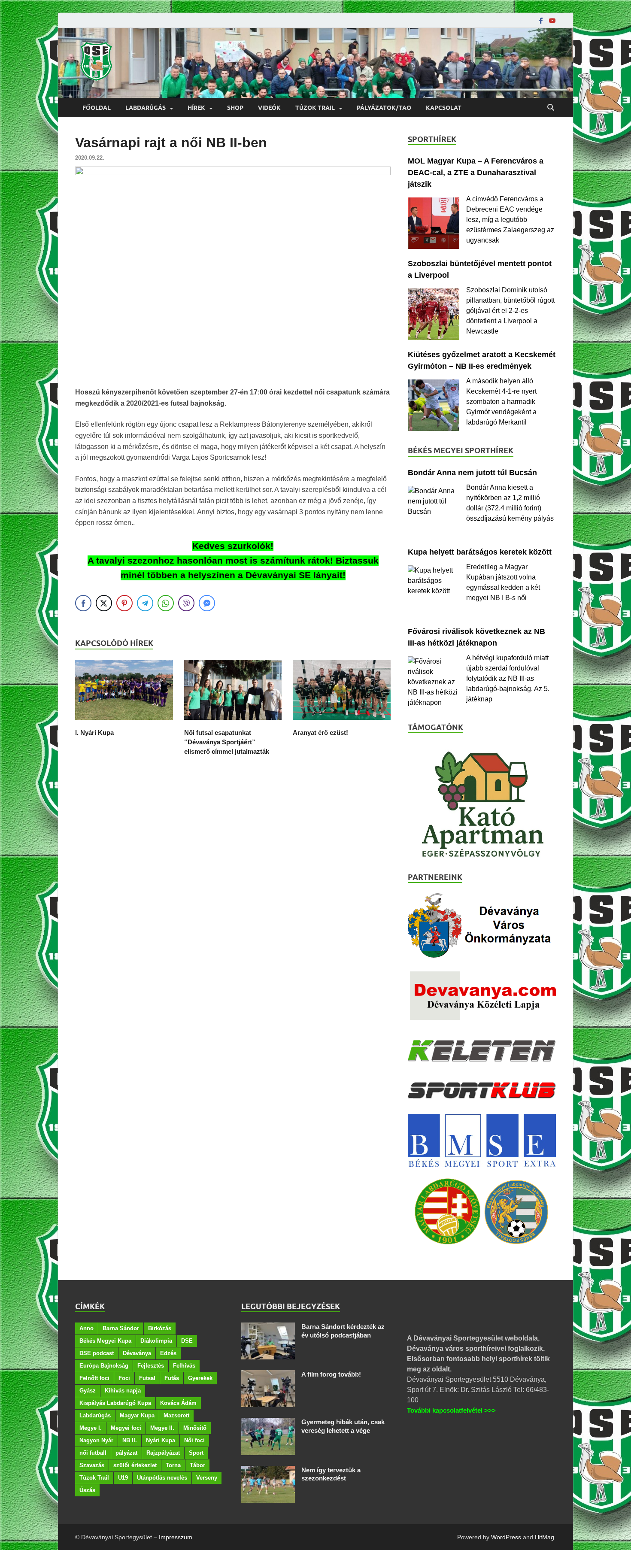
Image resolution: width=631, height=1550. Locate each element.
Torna (173, 1465)
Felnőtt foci (94, 1378)
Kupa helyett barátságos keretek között (480, 552)
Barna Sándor (121, 1328)
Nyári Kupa (160, 1440)
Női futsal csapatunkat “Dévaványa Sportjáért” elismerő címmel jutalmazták (226, 742)
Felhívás (184, 1365)
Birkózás (159, 1328)
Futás (171, 1378)
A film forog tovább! (331, 1374)
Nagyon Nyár (96, 1440)
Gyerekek (200, 1378)
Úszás (87, 1490)
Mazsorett (176, 1415)
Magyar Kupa (137, 1415)
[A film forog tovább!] (268, 1375)
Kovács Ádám (178, 1403)
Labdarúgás (145, 107)
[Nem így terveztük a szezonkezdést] (268, 1470)
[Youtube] (552, 20)
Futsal (147, 1378)
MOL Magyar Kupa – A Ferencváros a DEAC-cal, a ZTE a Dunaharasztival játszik (475, 172)
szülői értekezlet (135, 1465)
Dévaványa (137, 1353)
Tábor (197, 1465)
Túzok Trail (315, 107)
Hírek (196, 107)
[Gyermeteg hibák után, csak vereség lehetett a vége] (268, 1422)
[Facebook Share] (83, 603)
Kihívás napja (123, 1390)
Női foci (194, 1440)
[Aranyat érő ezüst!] (342, 722)
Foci (124, 1378)
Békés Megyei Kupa (105, 1341)
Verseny (206, 1477)
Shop (235, 107)
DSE (187, 1341)
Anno (86, 1328)
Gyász (87, 1390)
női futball (92, 1453)
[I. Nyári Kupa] (124, 722)
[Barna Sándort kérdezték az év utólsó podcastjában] (268, 1327)
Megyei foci (126, 1428)
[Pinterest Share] (124, 603)
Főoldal (96, 107)
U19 (123, 1477)
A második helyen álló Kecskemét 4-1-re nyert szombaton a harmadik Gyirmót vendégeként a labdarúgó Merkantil (501, 401)
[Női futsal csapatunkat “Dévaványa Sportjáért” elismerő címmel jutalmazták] (233, 722)
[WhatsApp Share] (166, 603)
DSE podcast (96, 1353)
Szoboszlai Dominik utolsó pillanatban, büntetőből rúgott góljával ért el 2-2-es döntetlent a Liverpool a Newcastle (510, 310)
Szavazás (91, 1465)
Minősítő (194, 1428)
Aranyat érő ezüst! (320, 732)
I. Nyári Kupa (94, 732)
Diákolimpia (156, 1341)
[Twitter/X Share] (104, 603)
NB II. (129, 1440)
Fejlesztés (150, 1365)
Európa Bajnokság (103, 1365)
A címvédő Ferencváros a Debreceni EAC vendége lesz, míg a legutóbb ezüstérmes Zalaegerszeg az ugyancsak (510, 219)
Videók (269, 107)
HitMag (544, 1537)
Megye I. (90, 1428)
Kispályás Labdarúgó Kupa (115, 1403)
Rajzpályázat (163, 1453)
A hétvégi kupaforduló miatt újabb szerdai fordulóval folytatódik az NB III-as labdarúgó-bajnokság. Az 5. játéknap (507, 678)
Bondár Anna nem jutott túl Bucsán (472, 472)
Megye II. (162, 1428)
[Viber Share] (186, 603)
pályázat (126, 1453)
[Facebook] (541, 20)
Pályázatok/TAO (384, 107)
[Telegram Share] (145, 603)
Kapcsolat (443, 107)
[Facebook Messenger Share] (207, 603)
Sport (196, 1453)
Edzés (168, 1353)
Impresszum (175, 1537)
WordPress (506, 1537)
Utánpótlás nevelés (162, 1477)
